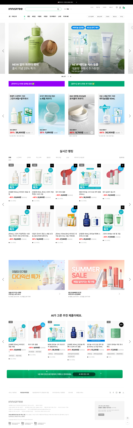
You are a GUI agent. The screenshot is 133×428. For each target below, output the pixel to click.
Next (130, 51)
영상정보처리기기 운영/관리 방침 (40, 392)
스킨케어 (19, 157)
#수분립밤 (31, 351)
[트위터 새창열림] (110, 392)
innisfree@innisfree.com (20, 409)
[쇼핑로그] (127, 418)
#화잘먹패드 (120, 354)
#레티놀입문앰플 (58, 354)
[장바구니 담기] (32, 132)
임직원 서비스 (79, 392)
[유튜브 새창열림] (120, 392)
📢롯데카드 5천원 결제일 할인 (65, 2)
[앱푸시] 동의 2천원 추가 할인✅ (83, 84)
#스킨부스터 (71, 356)
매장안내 (115, 16)
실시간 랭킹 (66, 151)
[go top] (127, 422)
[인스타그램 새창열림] (117, 392)
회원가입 (98, 7)
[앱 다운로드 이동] (123, 392)
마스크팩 (38, 157)
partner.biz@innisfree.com (44, 409)
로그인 (92, 7)
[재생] (71, 76)
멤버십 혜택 (99, 16)
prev (3, 116)
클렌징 (48, 157)
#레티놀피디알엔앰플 (73, 354)
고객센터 (104, 7)
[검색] (58, 9)
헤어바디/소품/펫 (79, 157)
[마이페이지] (120, 7)
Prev (3, 51)
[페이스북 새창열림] (113, 392)
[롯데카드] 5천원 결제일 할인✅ (22, 84)
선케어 (29, 157)
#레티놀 (51, 354)
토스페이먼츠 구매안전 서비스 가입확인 (17, 416)
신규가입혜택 (91, 16)
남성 (67, 157)
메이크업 (58, 157)
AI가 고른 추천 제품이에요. (66, 315)
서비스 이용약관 (13, 392)
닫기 (76, 2)
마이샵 (121, 16)
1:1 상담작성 (101, 414)
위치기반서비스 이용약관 (58, 392)
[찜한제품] (117, 7)
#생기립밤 (38, 351)
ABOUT (111, 7)
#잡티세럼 (18, 355)
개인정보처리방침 (24, 392)
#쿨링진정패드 (111, 354)
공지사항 (70, 392)
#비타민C (11, 355)
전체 (10, 157)
